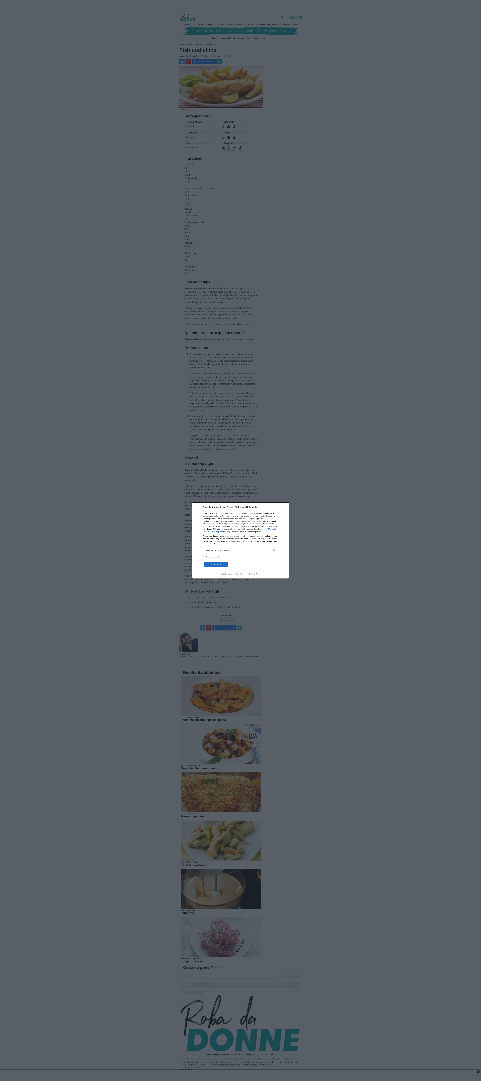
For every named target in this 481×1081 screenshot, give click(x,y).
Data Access (240, 574)
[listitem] (240, 550)
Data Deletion (226, 574)
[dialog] (240, 540)
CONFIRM (216, 565)
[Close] (283, 507)
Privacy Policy (254, 574)
